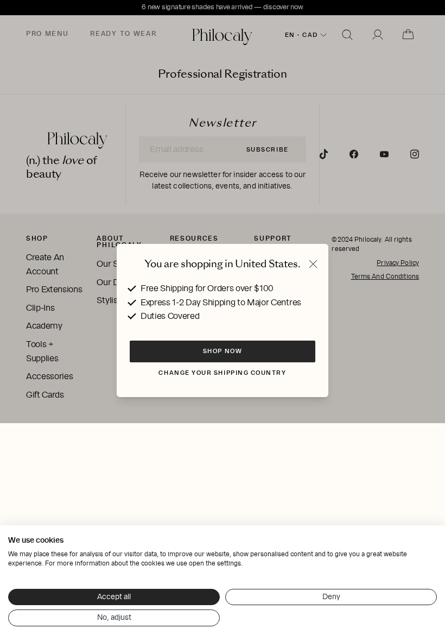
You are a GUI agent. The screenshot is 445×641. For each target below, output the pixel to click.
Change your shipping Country (222, 372)
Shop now (222, 351)
